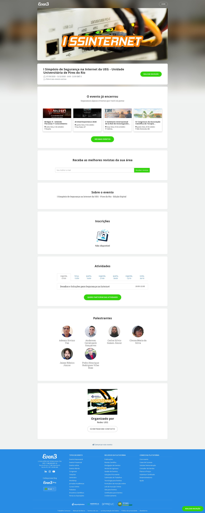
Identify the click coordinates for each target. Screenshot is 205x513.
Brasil (50, 489)
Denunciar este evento (103, 444)
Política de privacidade (129, 511)
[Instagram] (49, 472)
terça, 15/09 (77, 277)
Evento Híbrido (74, 468)
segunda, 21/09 (102, 277)
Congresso (73, 471)
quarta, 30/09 (115, 277)
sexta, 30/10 (142, 277)
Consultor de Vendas (147, 468)
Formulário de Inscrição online (115, 484)
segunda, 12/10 (129, 277)
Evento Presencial (75, 462)
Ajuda (142, 481)
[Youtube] (53, 472)
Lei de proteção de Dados (110, 511)
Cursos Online (74, 487)
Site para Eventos (111, 490)
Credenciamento (110, 496)
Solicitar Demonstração (148, 465)
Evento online (74, 465)
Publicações (109, 459)
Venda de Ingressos (111, 468)
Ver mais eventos (102, 139)
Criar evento (144, 459)
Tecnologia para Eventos (113, 481)
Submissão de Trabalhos (113, 478)
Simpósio (72, 475)
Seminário (73, 478)
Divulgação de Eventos (112, 465)
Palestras (72, 490)
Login (163, 4)
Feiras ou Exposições (76, 496)
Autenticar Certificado (147, 475)
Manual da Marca (79, 511)
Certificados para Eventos (113, 493)
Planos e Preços (145, 471)
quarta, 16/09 (89, 277)
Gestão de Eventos (111, 471)
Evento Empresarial (76, 459)
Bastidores (143, 511)
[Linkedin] (45, 472)
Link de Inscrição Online (113, 487)
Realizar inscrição (151, 74)
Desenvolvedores (146, 478)
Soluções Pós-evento (112, 475)
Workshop (73, 481)
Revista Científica (110, 462)
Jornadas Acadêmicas (76, 484)
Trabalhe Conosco (64, 511)
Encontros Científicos (76, 493)
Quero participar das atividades (102, 297)
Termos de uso (92, 511)
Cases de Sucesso (146, 462)
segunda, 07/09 (63, 277)
